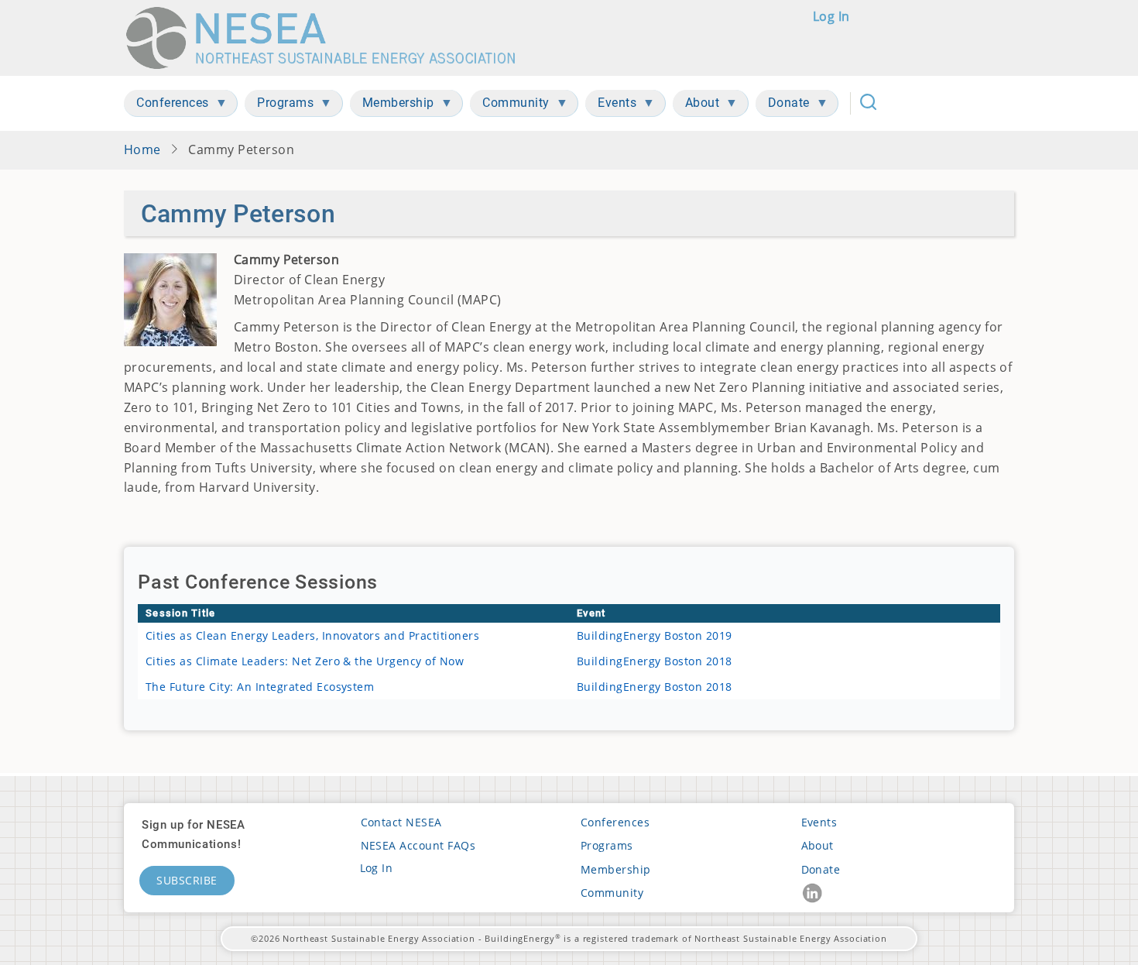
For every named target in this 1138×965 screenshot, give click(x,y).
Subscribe (187, 880)
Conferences (615, 822)
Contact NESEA (401, 822)
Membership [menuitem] (392, 105)
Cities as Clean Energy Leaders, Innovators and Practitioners (312, 635)
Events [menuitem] (610, 105)
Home (142, 149)
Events (819, 822)
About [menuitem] (696, 105)
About (817, 845)
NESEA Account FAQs (418, 845)
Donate (821, 869)
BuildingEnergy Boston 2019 (654, 635)
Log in (831, 16)
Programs (607, 845)
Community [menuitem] (510, 105)
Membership (616, 869)
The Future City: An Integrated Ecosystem (260, 686)
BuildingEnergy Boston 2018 (654, 661)
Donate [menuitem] (783, 105)
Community (612, 892)
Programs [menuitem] (279, 105)
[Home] (328, 38)
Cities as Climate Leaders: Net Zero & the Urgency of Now (305, 661)
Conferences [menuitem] (166, 105)
